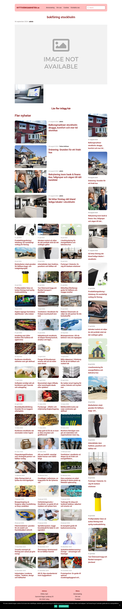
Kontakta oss (75, 8)
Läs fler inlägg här (61, 108)
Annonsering (50, 8)
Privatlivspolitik (64, 606)
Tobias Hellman (64, 146)
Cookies (66, 8)
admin (31, 21)
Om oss (59, 8)
